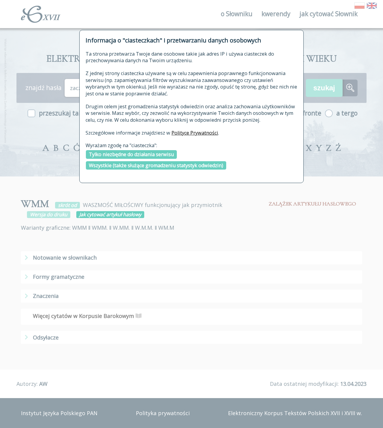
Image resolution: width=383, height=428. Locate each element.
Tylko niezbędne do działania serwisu (131, 154)
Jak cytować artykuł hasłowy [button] (110, 214)
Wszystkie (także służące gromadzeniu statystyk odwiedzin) (156, 165)
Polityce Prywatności (194, 133)
